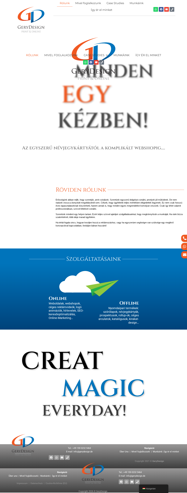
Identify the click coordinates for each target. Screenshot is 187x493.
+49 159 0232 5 (82, 448)
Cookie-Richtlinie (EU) (56, 483)
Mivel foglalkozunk (61, 55)
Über (11, 476)
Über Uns (124, 451)
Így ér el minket (101, 10)
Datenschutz (37, 483)
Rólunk (32, 55)
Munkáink (122, 55)
